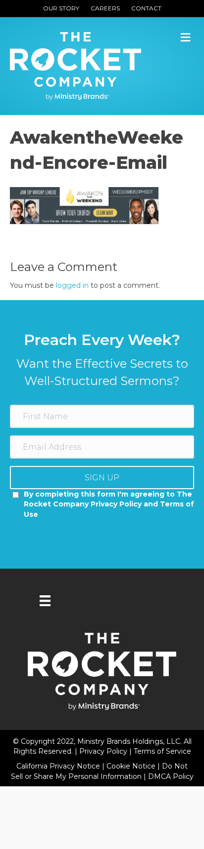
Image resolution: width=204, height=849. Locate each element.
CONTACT (146, 8)
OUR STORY (61, 8)
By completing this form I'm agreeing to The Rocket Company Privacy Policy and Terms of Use (109, 504)
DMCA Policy (171, 776)
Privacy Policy (104, 751)
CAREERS (105, 8)
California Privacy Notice (59, 766)
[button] (102, 477)
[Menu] (45, 600)
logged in (72, 285)
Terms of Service (162, 751)
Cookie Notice (131, 766)
